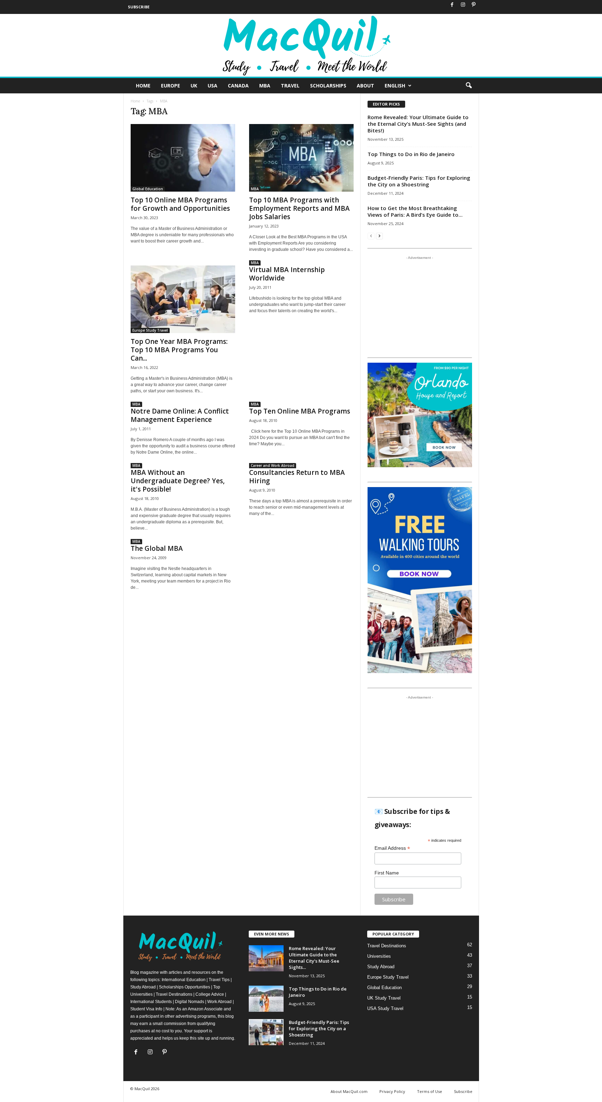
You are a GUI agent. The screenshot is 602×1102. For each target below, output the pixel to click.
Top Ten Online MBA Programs (299, 411)
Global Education (147, 188)
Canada (238, 85)
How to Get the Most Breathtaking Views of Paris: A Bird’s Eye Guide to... (415, 211)
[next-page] (379, 235)
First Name (387, 873)
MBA (264, 85)
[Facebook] (452, 5)
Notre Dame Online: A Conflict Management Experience (180, 415)
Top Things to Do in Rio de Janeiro (411, 154)
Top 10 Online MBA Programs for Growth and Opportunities (180, 204)
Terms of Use (429, 1091)
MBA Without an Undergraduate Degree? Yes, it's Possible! (178, 481)
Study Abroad (380, 966)
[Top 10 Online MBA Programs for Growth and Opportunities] (183, 158)
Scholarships (328, 85)
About (365, 85)
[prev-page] (371, 235)
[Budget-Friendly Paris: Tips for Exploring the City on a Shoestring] (266, 1032)
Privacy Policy (392, 1091)
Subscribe (138, 6)
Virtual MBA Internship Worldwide (287, 274)
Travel (290, 85)
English (395, 85)
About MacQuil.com (349, 1091)
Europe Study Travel (150, 330)
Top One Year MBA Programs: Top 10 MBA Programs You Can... (179, 350)
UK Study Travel (384, 998)
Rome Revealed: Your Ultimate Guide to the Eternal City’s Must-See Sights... (314, 957)
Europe (170, 85)
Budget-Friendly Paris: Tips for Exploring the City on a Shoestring (419, 181)
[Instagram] (463, 5)
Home (143, 85)
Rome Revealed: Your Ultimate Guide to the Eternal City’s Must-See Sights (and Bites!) (418, 124)
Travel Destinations (386, 945)
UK (194, 85)
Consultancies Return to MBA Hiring (297, 476)
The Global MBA (157, 548)
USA (212, 85)
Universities (379, 956)
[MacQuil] (301, 45)
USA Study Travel (385, 1008)
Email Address (392, 848)
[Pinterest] (474, 5)
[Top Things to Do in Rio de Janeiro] (266, 999)
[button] (468, 85)
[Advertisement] (419, 306)
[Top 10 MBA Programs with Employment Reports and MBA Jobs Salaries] (301, 158)
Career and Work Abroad (272, 465)
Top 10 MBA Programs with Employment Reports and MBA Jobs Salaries (299, 208)
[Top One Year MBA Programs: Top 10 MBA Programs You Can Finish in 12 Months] (183, 299)
